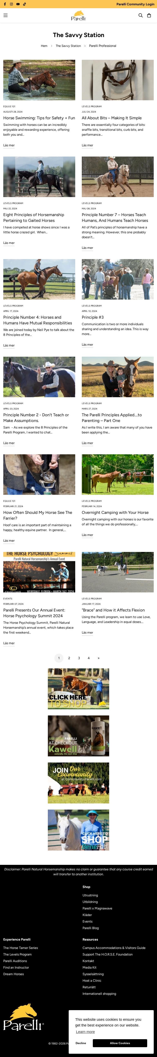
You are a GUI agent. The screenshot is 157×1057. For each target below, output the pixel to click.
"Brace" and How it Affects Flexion (113, 610)
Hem (44, 46)
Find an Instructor (16, 967)
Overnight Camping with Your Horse (115, 512)
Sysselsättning (93, 974)
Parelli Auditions (15, 961)
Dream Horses (13, 974)
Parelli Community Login (135, 4)
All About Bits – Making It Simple (112, 117)
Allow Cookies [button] (120, 1043)
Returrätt (89, 987)
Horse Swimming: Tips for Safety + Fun (39, 117)
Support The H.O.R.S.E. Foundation (108, 954)
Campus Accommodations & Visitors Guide (114, 948)
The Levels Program (17, 954)
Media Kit (89, 967)
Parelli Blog (91, 928)
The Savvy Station (68, 46)
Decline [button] (81, 1043)
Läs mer (9, 145)
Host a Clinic (92, 981)
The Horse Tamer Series (20, 948)
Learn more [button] (85, 1032)
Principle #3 (93, 317)
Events (87, 921)
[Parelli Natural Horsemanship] (78, 15)
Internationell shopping (99, 994)
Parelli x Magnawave (97, 908)
